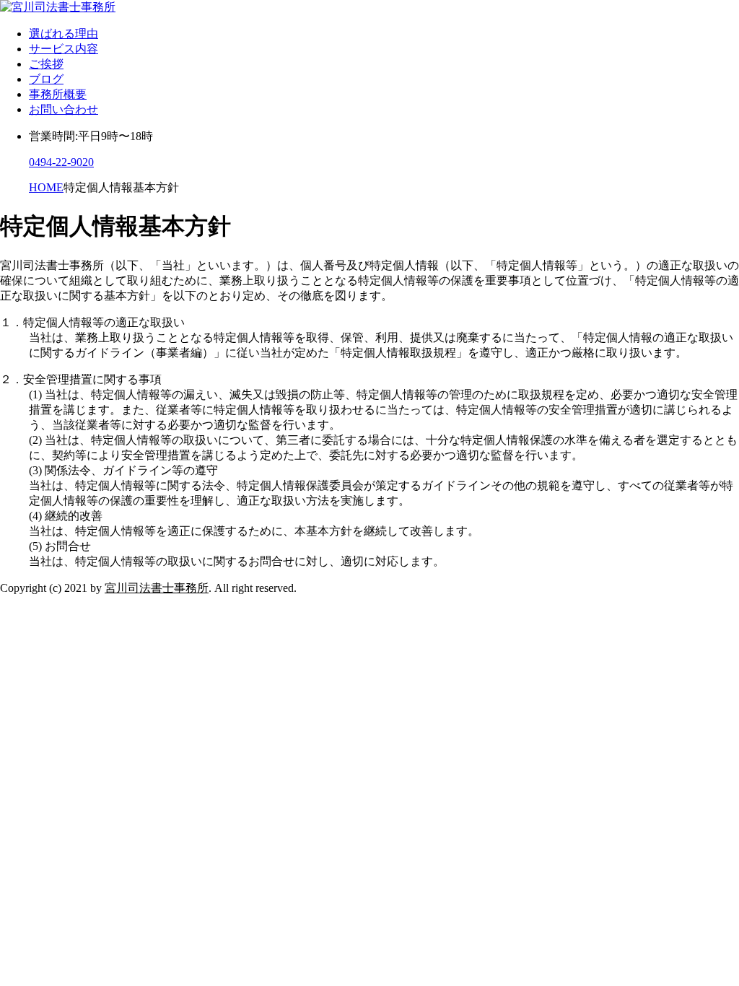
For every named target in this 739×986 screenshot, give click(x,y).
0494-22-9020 (61, 162)
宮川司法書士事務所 (157, 588)
